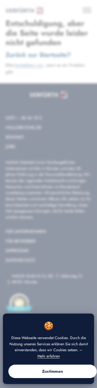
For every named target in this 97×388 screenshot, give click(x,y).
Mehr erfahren (48, 356)
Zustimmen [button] (52, 371)
